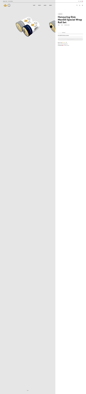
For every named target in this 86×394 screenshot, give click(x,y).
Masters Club (5, 1)
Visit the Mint (10, 1)
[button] (51, 26)
